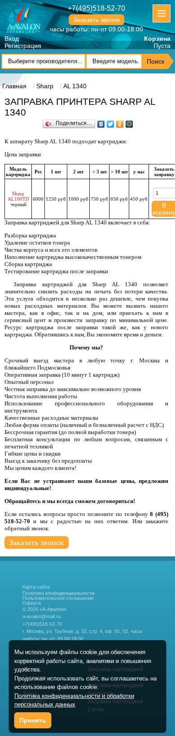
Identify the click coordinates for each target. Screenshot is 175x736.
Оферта (31, 603)
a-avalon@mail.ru (41, 616)
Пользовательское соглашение (58, 598)
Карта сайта (36, 587)
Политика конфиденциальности (58, 593)
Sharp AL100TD (18, 196)
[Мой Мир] (129, 121)
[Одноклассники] (120, 121)
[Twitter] (110, 121)
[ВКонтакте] (101, 121)
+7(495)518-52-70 (96, 8)
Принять (32, 720)
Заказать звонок (96, 19)
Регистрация (22, 45)
